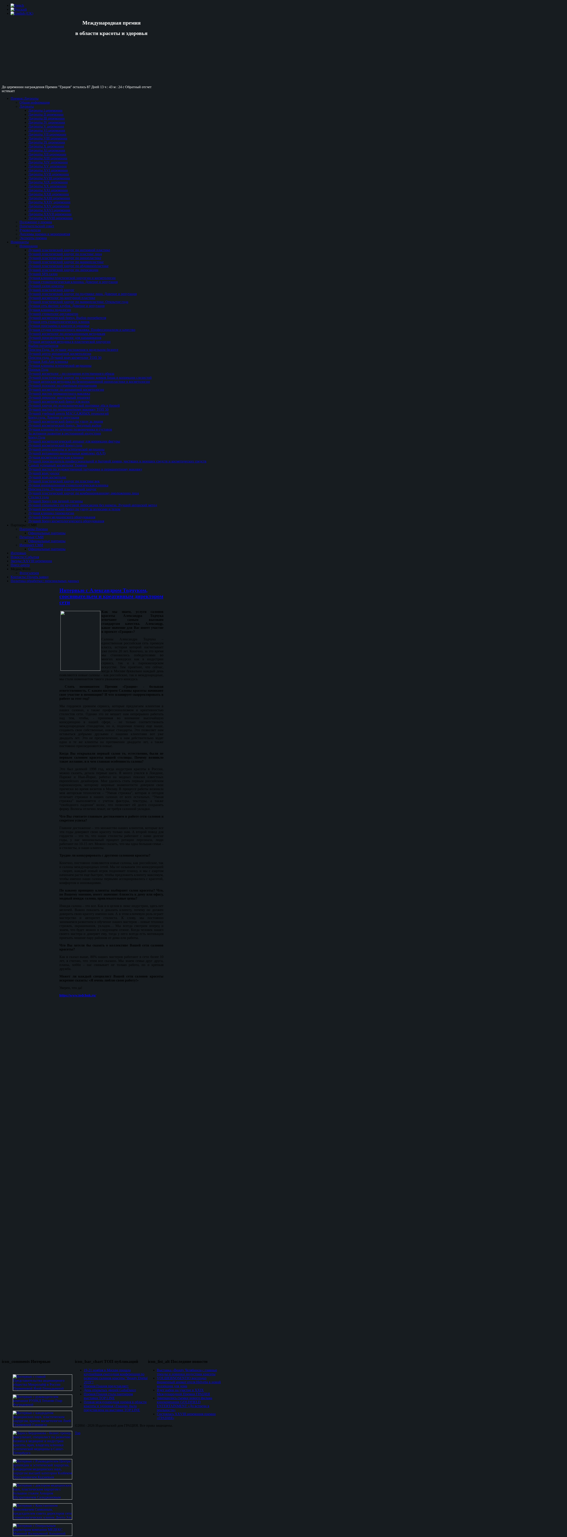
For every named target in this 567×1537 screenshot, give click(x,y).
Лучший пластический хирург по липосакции (63, 270)
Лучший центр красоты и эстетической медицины (66, 449)
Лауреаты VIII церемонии (47, 138)
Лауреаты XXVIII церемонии (50, 218)
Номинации (28, 246)
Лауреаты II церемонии (46, 114)
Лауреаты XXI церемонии (48, 190)
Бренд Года (36, 437)
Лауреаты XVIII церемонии (49, 178)
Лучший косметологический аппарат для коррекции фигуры (74, 441)
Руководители (30, 230)
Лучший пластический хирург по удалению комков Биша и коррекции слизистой (90, 377)
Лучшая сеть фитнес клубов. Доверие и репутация (66, 306)
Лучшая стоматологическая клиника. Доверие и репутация (73, 282)
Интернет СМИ (31, 545)
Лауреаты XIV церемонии (48, 162)
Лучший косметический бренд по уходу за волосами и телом (74, 509)
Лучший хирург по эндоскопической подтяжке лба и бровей (74, 405)
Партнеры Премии (33, 529)
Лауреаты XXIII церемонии (49, 198)
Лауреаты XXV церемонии (48, 206)
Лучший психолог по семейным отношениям (62, 385)
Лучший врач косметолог (47, 477)
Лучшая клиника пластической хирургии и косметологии (72, 278)
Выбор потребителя (43, 346)
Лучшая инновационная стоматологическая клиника (68, 485)
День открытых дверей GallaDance (110, 1390)
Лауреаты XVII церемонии (48, 174)
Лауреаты (26, 106)
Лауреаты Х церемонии (46, 146)
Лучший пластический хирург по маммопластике (66, 262)
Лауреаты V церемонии (46, 126)
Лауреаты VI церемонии (46, 130)
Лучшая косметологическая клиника (55, 457)
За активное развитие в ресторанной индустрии (64, 433)
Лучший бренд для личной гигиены (55, 501)
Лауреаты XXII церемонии (48, 194)
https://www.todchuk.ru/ (77, 995)
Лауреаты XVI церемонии (48, 170)
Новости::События (25, 557)
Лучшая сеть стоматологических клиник (59, 322)
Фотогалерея (29, 573)
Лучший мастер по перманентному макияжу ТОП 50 (68, 409)
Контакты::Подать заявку (30, 577)
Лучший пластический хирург (51, 290)
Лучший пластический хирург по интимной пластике (69, 250)
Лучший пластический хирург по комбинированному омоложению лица (83, 493)
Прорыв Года (38, 369)
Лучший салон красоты (46, 286)
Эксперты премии (33, 238)
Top (77, 1433)
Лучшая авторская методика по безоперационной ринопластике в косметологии (89, 381)
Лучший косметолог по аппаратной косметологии (66, 389)
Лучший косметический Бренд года (55, 445)
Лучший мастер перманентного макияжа (59, 393)
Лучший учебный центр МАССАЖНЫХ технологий (68, 413)
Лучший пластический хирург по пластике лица (65, 254)
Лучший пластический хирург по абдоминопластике (68, 266)
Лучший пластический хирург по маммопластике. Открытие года (78, 302)
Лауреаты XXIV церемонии (49, 202)
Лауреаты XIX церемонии (48, 182)
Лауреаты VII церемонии (47, 134)
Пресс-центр (20, 565)
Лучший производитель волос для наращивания (64, 338)
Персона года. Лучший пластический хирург (62, 489)
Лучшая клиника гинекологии (51, 513)
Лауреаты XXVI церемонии (49, 210)
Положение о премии (35, 222)
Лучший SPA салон (43, 274)
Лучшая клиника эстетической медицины (59, 365)
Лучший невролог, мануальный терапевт (59, 397)
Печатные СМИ (31, 537)
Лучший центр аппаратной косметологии (59, 354)
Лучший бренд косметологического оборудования (66, 521)
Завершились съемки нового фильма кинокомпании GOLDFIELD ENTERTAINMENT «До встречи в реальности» (184, 1404)
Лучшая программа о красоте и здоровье (58, 326)
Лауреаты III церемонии (46, 118)
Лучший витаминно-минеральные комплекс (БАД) (66, 453)
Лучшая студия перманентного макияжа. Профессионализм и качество (81, 330)
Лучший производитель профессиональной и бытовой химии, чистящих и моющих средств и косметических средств (117, 461)
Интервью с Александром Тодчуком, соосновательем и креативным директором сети (111, 596)
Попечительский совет (36, 226)
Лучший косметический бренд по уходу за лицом (65, 421)
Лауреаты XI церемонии (46, 150)
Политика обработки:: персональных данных (45, 581)
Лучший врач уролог (44, 473)
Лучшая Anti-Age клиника (48, 361)
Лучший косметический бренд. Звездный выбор (64, 425)
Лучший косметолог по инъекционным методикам (66, 334)
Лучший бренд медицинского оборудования (61, 517)
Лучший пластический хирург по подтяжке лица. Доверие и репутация (82, 294)
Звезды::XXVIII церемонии (31, 561)
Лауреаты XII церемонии (47, 154)
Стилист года (38, 497)
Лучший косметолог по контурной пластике (61, 298)
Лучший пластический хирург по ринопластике (64, 258)
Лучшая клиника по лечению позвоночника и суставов (70, 429)
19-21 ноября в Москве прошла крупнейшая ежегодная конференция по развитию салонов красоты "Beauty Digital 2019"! (116, 1376)
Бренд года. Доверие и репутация (53, 417)
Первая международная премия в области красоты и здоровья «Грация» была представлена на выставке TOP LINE (115, 1406)
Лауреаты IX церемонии (46, 142)
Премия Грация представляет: (106, 1386)
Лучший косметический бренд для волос (59, 401)
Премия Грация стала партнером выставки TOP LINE (108, 1396)
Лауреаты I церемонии (45, 110)
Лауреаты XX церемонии (47, 186)
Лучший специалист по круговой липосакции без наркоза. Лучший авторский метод (92, 505)
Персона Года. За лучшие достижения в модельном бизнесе (73, 350)
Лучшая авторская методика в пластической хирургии (69, 342)
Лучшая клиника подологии (49, 310)
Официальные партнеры (47, 533)
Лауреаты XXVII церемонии (50, 214)
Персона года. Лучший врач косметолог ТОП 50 (64, 357)
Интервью (18, 553)
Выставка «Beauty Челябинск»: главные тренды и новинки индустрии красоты (187, 1372)
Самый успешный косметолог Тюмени (57, 465)
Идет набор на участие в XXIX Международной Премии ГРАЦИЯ (183, 1392)
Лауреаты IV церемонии (46, 122)
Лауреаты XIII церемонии (47, 158)
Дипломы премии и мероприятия (44, 234)
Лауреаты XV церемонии (47, 166)
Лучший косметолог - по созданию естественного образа (71, 373)
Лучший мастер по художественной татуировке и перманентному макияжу (85, 469)
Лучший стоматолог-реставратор (53, 314)
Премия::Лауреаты (25, 98)
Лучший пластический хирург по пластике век (64, 481)
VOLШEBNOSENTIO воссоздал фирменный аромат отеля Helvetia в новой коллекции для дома (189, 1382)
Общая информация (34, 102)
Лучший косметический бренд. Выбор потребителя (67, 318)
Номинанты (20, 242)
